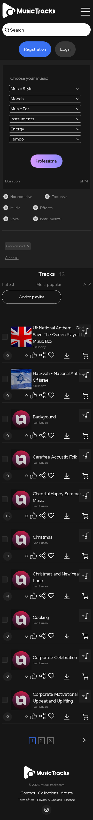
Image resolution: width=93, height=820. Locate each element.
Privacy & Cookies (49, 800)
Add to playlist (31, 297)
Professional (46, 161)
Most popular (49, 284)
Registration (35, 49)
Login (65, 49)
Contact (27, 793)
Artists (67, 793)
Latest (8, 284)
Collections (48, 793)
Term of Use (26, 800)
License (69, 800)
